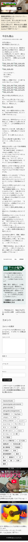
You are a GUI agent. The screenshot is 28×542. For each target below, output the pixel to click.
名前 (4, 356)
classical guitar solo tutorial (12, 404)
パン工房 (13, 427)
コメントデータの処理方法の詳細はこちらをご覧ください (13, 390)
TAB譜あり (6, 414)
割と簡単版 (6, 447)
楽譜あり (12, 457)
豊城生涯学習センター (8, 16)
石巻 (17, 460)
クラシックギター (8, 421)
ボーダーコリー (8, 431)
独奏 (4, 460)
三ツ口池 (22, 441)
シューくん (6, 424)
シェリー (22, 421)
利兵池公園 (16, 444)
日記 (21, 39)
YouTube (17, 414)
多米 (14, 450)
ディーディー (19, 424)
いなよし (6, 417)
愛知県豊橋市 (7, 454)
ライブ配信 (6, 437)
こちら (8, 532)
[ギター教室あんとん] (14, 524)
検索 (19, 8)
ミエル (19, 431)
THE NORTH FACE (7, 259)
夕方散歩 (6, 450)
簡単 (4, 464)
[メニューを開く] (14, 13)
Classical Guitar (8, 401)
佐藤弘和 (6, 444)
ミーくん (6, 434)
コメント (6, 337)
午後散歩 (17, 447)
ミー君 (15, 434)
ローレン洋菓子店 (8, 441)
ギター (15, 417)
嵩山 (16, 259)
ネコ (4, 427)
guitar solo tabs (8, 407)
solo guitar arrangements (11, 411)
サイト (4, 371)
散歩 (17, 454)
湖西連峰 (21, 259)
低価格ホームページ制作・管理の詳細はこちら (13, 301)
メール (5, 364)
